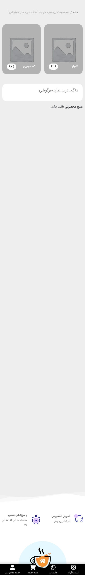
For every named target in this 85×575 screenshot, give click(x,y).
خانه (75, 12)
